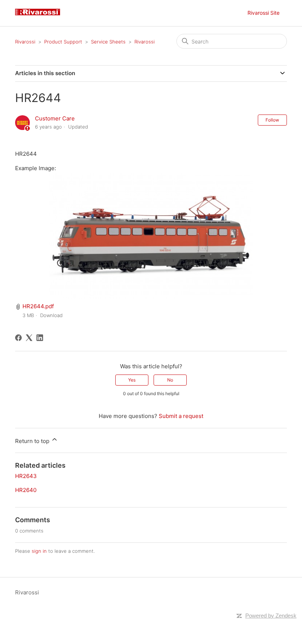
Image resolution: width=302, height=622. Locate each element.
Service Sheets (108, 42)
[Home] (40, 16)
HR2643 (26, 475)
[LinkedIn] (39, 337)
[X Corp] (29, 337)
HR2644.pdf (38, 306)
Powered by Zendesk (270, 615)
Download (51, 315)
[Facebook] (18, 337)
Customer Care (55, 118)
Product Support (63, 42)
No (170, 380)
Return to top (33, 440)
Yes (132, 380)
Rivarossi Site (263, 13)
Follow (272, 120)
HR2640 (25, 489)
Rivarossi (25, 42)
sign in (39, 551)
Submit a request (181, 415)
